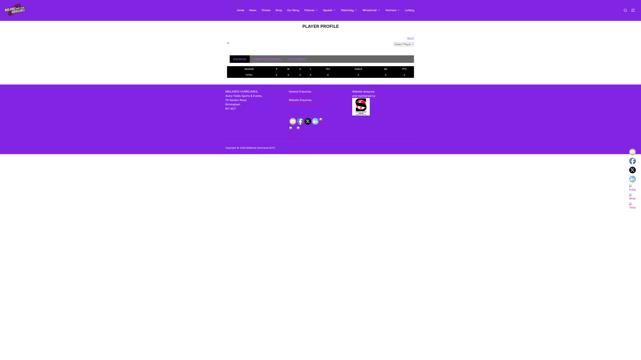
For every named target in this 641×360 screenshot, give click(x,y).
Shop (278, 10)
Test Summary (297, 59)
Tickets (265, 10)
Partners (391, 10)
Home (240, 10)
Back (410, 38)
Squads (327, 10)
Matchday (347, 10)
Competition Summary (267, 59)
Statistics (239, 59)
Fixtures (309, 10)
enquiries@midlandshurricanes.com (311, 96)
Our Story (293, 10)
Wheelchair (370, 10)
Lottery (409, 10)
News (252, 10)
